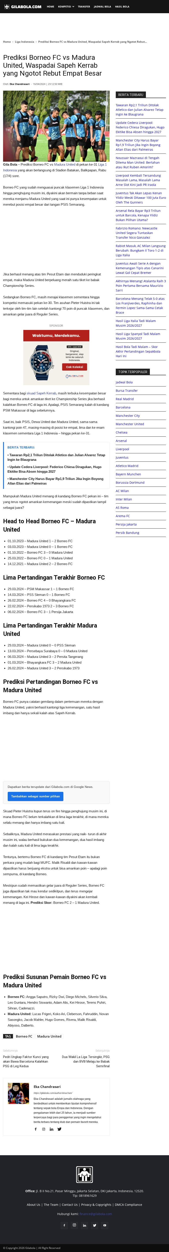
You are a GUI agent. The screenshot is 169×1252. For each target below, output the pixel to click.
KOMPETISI (64, 6)
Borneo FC (24, 1036)
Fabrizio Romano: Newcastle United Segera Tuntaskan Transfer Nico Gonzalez (136, 233)
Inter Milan (124, 499)
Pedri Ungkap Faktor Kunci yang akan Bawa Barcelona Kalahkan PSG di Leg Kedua (26, 1061)
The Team (51, 1205)
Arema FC (123, 516)
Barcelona (123, 407)
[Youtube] (104, 1225)
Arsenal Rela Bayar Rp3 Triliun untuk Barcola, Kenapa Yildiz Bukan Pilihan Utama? (138, 215)
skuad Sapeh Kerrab (41, 393)
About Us (33, 1205)
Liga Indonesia (24, 42)
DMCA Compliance (128, 1205)
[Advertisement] (84, 26)
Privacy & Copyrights (96, 1205)
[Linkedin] (53, 1129)
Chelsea (121, 432)
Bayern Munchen (128, 474)
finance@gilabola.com (96, 1214)
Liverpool (122, 449)
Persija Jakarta (126, 524)
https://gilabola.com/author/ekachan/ (53, 1093)
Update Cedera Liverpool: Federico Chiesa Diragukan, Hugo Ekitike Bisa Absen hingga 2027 (140, 127)
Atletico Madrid (127, 466)
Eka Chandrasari (19, 84)
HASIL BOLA (122, 6)
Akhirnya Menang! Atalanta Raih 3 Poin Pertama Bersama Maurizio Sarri (141, 285)
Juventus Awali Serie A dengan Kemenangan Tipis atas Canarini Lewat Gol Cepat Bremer (140, 268)
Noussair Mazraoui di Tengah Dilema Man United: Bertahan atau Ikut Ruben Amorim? (138, 162)
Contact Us (70, 1205)
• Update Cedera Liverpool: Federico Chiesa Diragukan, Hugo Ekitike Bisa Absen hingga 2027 (54, 469)
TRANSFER (84, 6)
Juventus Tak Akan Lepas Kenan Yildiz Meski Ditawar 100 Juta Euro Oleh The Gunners (141, 197)
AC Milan (122, 491)
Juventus (122, 457)
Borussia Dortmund (130, 482)
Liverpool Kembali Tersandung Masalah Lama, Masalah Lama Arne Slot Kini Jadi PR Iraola (138, 180)
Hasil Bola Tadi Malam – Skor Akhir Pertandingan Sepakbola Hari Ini (138, 351)
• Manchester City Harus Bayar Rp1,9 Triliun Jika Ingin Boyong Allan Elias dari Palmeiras (55, 481)
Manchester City (128, 416)
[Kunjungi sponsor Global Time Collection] (56, 357)
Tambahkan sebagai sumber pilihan (35, 796)
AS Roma (122, 507)
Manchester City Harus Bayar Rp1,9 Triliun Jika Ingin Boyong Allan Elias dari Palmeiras (138, 145)
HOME (50, 6)
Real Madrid (125, 399)
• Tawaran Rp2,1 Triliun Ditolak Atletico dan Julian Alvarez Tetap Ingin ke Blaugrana (56, 457)
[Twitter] (61, 1129)
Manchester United (130, 424)
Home (7, 42)
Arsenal (121, 441)
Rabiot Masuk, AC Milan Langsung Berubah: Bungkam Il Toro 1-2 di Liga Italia (141, 250)
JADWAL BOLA (102, 6)
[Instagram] (45, 1129)
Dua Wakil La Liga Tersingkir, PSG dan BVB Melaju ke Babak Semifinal (86, 1061)
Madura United (64, 164)
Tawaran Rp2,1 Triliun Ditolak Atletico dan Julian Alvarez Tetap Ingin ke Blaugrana (139, 109)
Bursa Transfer (127, 390)
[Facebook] (37, 1129)
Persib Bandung (127, 533)
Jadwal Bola (124, 382)
